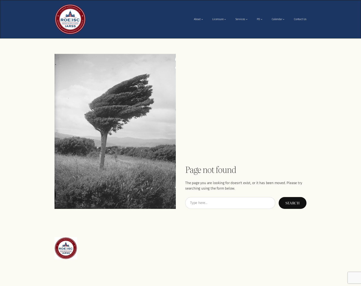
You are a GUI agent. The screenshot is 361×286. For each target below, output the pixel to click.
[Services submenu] (247, 19)
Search (292, 202)
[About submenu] (202, 19)
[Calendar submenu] (283, 19)
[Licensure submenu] (225, 19)
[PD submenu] (261, 19)
